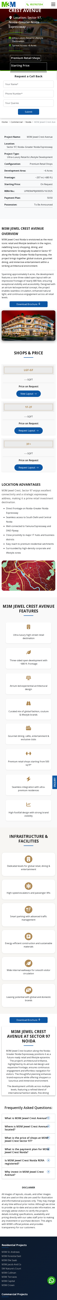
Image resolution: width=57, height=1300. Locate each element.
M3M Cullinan (9, 1272)
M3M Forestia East (11, 1256)
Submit (28, 111)
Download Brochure (27, 304)
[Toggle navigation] (53, 4)
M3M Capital (8, 1281)
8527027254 (36, 4)
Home (5, 122)
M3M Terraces (9, 1276)
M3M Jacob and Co (11, 1264)
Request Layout (27, 430)
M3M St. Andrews (11, 1251)
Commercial (17, 122)
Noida (28, 122)
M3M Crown (8, 1285)
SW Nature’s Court (11, 1268)
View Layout (26, 393)
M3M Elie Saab (9, 1260)
